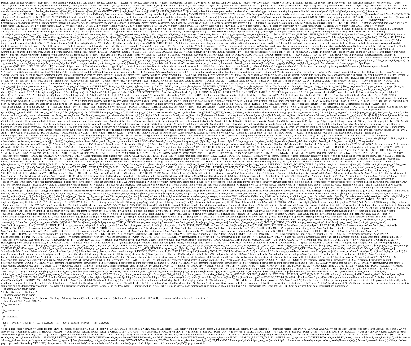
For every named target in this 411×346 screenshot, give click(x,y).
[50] (205, 319)
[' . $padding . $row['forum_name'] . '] (205, 289)
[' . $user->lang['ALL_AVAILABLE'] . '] (205, 301)
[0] (205, 307)
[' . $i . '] (205, 325)
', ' (252, 251)
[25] (205, 313)
